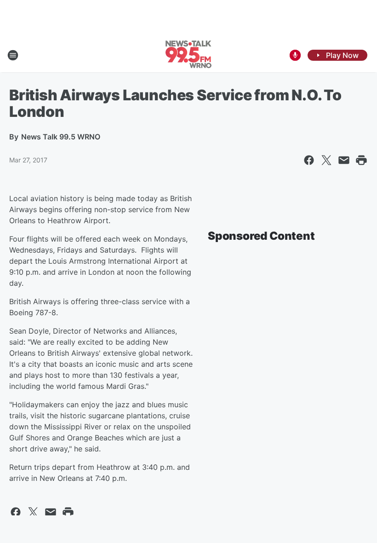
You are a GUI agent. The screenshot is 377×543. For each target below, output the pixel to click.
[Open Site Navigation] (12, 55)
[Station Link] (188, 55)
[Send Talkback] (295, 55)
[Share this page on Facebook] (309, 160)
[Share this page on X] (326, 160)
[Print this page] (361, 160)
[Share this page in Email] (343, 160)
